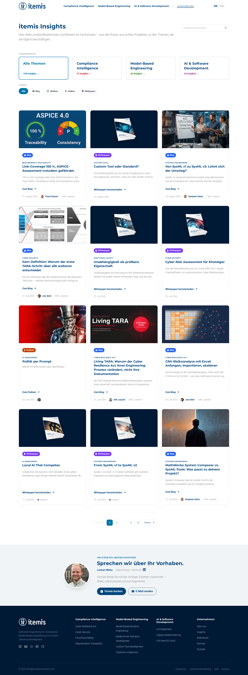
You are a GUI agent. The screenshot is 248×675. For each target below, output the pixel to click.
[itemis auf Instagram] (31, 647)
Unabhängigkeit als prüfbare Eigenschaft (116, 264)
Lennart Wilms (105, 570)
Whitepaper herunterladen (108, 189)
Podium (71, 91)
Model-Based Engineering (114, 6)
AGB (216, 669)
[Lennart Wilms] (77, 575)
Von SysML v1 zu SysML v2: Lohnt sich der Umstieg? (195, 169)
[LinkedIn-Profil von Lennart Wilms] (144, 569)
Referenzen (203, 637)
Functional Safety (84, 637)
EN (222, 6)
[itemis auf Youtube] (25, 647)
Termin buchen (113, 591)
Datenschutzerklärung (200, 669)
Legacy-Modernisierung (168, 635)
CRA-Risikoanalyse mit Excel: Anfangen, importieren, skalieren (191, 364)
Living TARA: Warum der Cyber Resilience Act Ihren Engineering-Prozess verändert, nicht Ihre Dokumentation (120, 368)
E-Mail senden (144, 591)
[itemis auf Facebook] (37, 647)
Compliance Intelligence (79, 6)
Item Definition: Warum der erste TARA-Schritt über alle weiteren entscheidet (48, 266)
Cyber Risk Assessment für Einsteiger (195, 262)
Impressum (181, 669)
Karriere (201, 643)
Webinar (54, 91)
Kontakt (201, 649)
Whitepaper (90, 91)
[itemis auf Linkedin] (20, 647)
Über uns (201, 626)
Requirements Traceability (88, 643)
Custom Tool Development (129, 646)
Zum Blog (27, 189)
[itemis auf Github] (42, 647)
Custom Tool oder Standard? (116, 166)
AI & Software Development (151, 6)
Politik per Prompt (36, 361)
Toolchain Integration (127, 652)
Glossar (225, 669)
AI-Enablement (164, 629)
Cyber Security (82, 632)
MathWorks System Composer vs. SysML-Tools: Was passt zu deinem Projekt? (192, 469)
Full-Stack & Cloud (165, 640)
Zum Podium (29, 392)
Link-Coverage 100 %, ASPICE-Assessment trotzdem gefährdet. (48, 169)
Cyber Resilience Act (85, 626)
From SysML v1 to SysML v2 (115, 465)
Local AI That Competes (41, 465)
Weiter (147, 522)
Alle (23, 91)
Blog (37, 91)
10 (138, 522)
